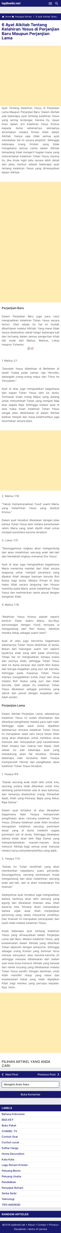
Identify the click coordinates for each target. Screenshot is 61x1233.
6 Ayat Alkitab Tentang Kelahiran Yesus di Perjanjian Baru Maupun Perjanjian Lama (30, 31)
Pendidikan (9, 1182)
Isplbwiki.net (11, 3)
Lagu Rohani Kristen (15, 1165)
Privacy (53, 1224)
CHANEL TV (9, 1131)
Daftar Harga (10, 1148)
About (31, 1224)
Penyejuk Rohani (12, 1187)
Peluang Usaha (11, 1176)
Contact (41, 1224)
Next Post (11, 1074)
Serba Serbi (9, 1193)
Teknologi (8, 1199)
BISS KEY (8, 1119)
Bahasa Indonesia (13, 1114)
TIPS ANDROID (11, 1204)
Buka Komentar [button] (30, 1094)
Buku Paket (9, 1125)
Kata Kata (8, 1159)
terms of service (37, 1229)
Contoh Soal (10, 1136)
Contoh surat (10, 1142)
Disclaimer (20, 1229)
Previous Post (47, 1074)
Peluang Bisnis (11, 1170)
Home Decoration (13, 1153)
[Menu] (50, 3)
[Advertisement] (30, 76)
